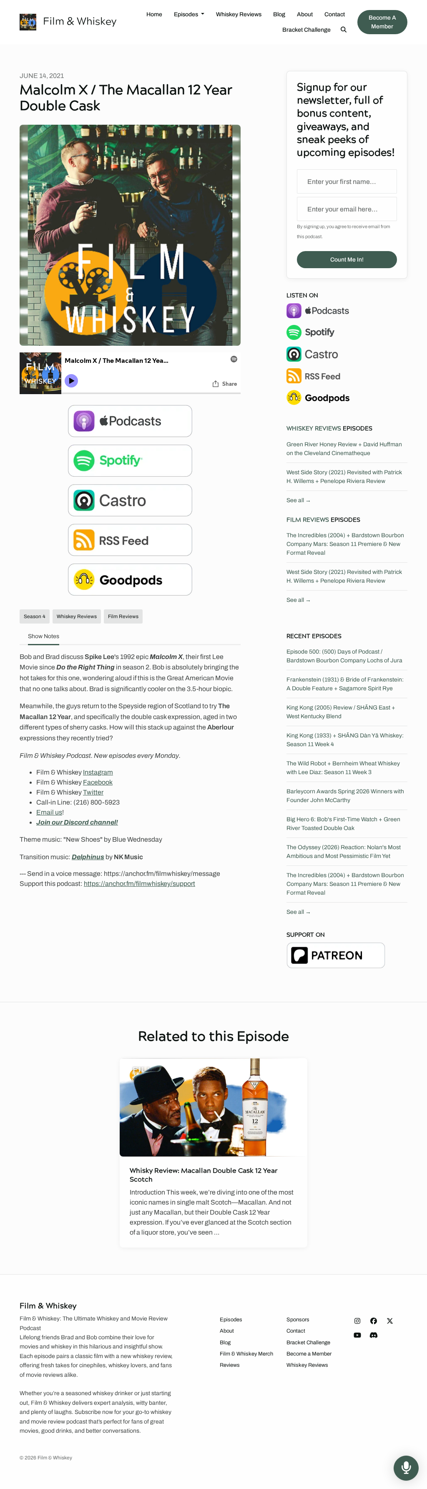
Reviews (230, 1365)
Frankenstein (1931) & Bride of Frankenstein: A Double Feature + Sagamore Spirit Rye (345, 684)
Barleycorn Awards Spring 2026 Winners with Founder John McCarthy (345, 795)
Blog (279, 14)
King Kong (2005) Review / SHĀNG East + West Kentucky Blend (340, 711)
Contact (334, 14)
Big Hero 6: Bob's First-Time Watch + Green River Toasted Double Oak (343, 823)
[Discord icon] (373, 1335)
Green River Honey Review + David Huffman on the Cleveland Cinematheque (344, 448)
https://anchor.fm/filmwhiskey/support (139, 883)
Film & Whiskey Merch (246, 1354)
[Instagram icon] (357, 1321)
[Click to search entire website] (344, 30)
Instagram (98, 772)
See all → (298, 500)
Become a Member (382, 22)
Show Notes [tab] (43, 636)
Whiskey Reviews (238, 14)
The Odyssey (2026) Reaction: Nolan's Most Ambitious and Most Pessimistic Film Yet (343, 851)
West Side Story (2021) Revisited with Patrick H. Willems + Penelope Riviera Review (344, 476)
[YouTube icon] (357, 1335)
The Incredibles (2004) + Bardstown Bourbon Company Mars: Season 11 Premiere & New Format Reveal (345, 544)
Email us (49, 812)
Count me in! (347, 260)
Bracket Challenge (306, 30)
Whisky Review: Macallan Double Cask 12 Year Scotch (204, 1175)
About (305, 14)
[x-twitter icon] (390, 1321)
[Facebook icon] (373, 1321)
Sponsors (297, 1320)
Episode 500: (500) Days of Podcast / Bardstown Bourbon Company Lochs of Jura (344, 656)
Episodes (186, 14)
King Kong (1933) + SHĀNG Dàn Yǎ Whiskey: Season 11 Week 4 (345, 739)
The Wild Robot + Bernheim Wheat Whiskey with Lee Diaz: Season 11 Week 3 (343, 767)
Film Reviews (307, 520)
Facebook (98, 782)
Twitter (93, 792)
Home (154, 14)
